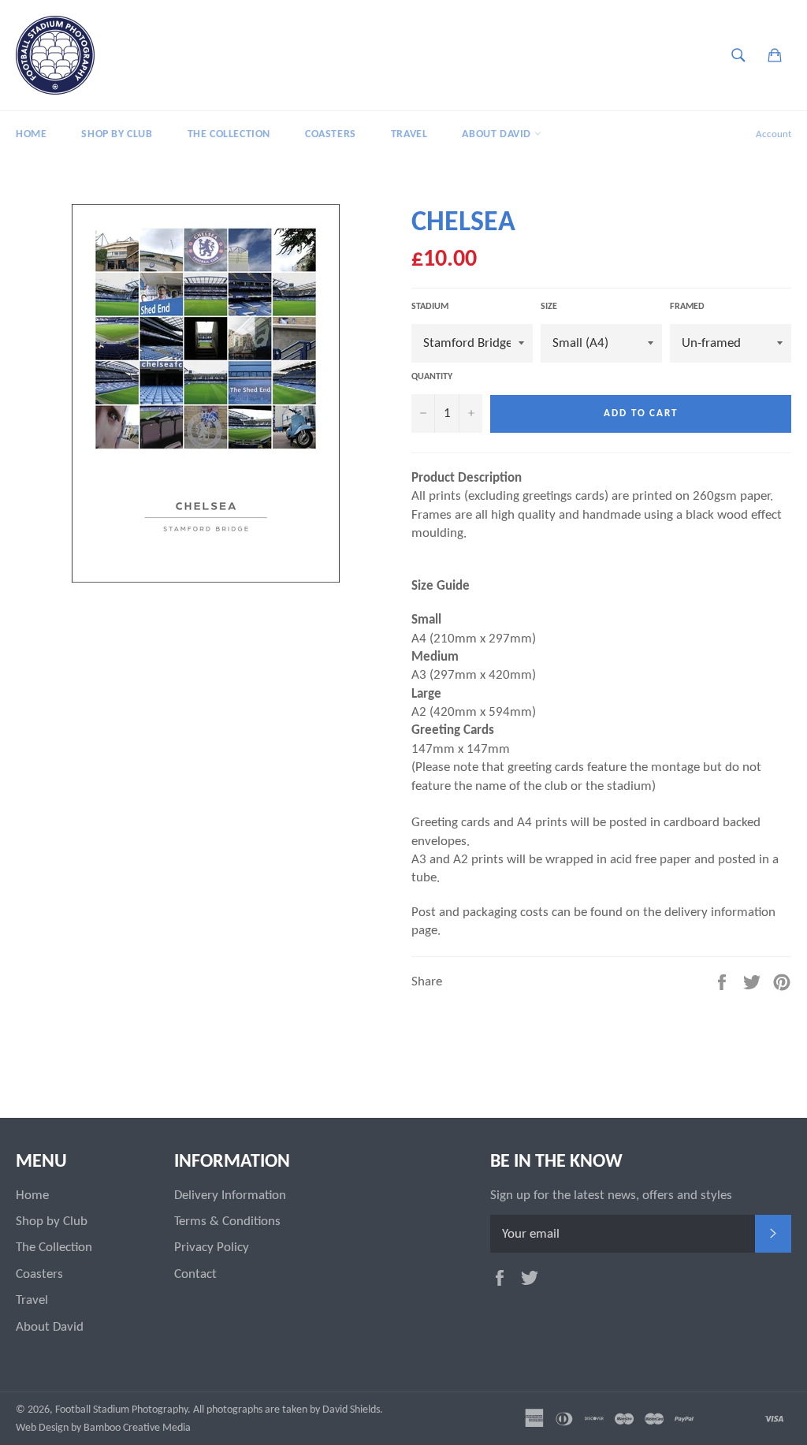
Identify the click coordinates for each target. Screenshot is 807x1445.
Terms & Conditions (227, 1221)
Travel (409, 134)
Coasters (330, 134)
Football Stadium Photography (121, 1410)
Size (549, 306)
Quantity (431, 377)
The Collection (229, 134)
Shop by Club (116, 134)
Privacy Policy (211, 1247)
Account (773, 134)
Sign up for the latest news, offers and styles (611, 1195)
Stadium (429, 306)
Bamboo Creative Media (137, 1428)
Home (31, 134)
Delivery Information (230, 1195)
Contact (195, 1274)
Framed (687, 306)
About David (498, 134)
